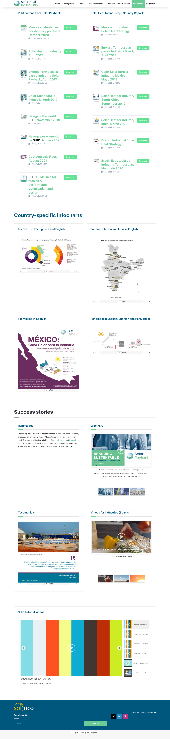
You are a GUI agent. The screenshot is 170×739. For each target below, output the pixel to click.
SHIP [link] (31, 120)
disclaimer (152, 712)
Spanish (72, 440)
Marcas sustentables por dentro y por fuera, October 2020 (44, 31)
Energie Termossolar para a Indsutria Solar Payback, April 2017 (44, 75)
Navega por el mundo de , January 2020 (44, 138)
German (61, 440)
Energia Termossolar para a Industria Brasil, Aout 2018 (117, 51)
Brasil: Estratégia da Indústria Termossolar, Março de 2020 (117, 164)
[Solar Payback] (26, 3)
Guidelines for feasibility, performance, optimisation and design (42, 184)
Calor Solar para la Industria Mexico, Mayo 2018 (114, 75)
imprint (145, 712)
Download (70, 28)
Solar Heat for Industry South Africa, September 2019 (117, 99)
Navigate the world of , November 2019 (44, 118)
